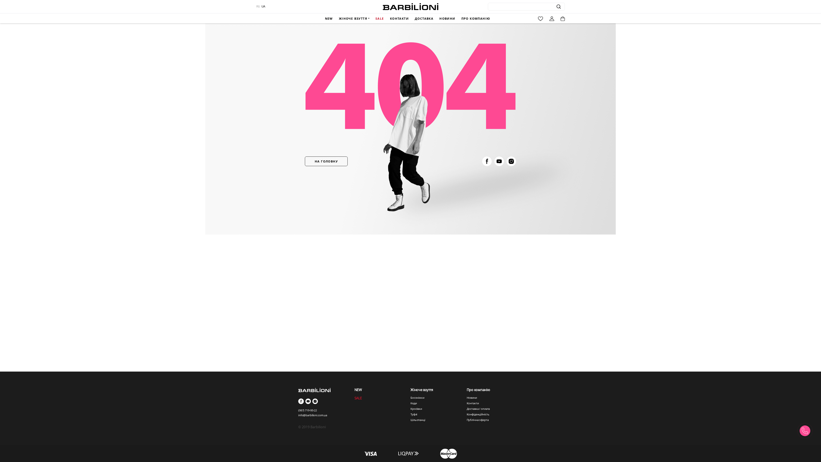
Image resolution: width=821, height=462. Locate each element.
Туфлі (413, 414)
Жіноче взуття (353, 18)
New (329, 18)
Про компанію (475, 18)
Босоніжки (417, 398)
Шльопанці (417, 420)
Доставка (424, 18)
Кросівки (416, 409)
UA (263, 6)
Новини (447, 18)
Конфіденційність (478, 414)
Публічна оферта (478, 420)
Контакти (399, 18)
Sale (379, 18)
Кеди (413, 403)
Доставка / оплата (478, 409)
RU (258, 6)
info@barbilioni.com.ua (312, 415)
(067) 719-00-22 (307, 410)
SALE (358, 398)
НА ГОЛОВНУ (326, 161)
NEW (358, 389)
